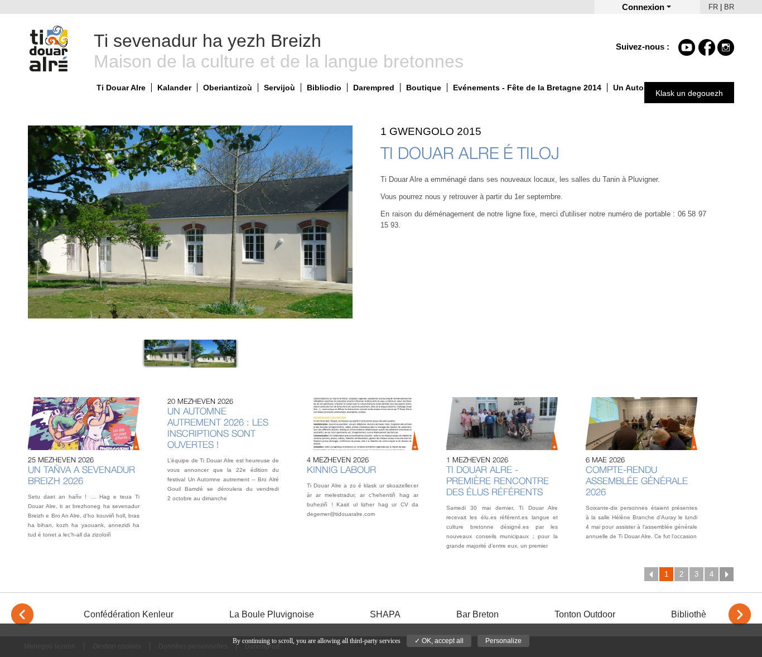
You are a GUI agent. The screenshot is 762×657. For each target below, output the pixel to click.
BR (729, 7)
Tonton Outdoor (584, 614)
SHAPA (385, 614)
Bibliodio (324, 87)
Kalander (174, 87)
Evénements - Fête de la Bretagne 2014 (527, 87)
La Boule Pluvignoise (271, 614)
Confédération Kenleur (128, 614)
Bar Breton (477, 614)
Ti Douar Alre (121, 87)
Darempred (373, 87)
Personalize (503, 641)
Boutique (423, 87)
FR (713, 7)
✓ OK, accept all (439, 641)
